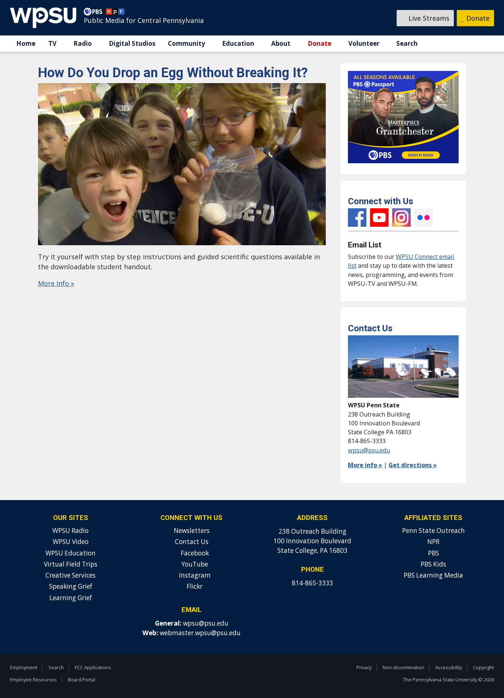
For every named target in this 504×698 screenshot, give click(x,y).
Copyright (483, 667)
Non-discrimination (403, 667)
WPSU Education (70, 553)
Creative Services (70, 575)
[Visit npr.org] (115, 13)
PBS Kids (433, 564)
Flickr (423, 217)
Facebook (357, 217)
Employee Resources (33, 679)
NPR (433, 541)
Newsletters (192, 530)
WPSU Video (71, 541)
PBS (433, 553)
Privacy (364, 667)
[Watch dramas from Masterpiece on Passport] (403, 165)
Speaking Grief (70, 586)
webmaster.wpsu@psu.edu (200, 633)
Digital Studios (132, 43)
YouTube (379, 217)
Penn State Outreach (433, 530)
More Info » (56, 283)
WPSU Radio (70, 530)
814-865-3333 (312, 583)
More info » (365, 465)
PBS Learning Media (433, 575)
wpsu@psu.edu (369, 450)
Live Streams (428, 18)
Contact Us (191, 541)
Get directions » (413, 465)
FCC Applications (93, 667)
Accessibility (448, 667)
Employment (23, 667)
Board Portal (81, 679)
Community (186, 43)
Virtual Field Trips (70, 564)
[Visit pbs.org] (95, 13)
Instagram (401, 217)
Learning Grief (70, 597)
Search (407, 43)
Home (25, 43)
